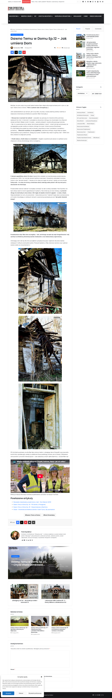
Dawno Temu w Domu (33, 515)
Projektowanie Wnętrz (82, 134)
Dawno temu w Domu (43, 29)
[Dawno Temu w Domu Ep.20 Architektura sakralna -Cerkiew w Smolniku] (61, 621)
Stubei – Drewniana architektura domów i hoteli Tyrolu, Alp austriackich (34, 509)
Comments (98, 29)
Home (13, 29)
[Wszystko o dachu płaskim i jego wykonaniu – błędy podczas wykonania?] (80, 64)
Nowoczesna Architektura (83, 126)
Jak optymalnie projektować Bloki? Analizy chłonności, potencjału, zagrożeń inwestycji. (92, 45)
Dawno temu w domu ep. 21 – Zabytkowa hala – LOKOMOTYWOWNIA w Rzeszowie (39, 630)
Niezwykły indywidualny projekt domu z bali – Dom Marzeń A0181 (32, 502)
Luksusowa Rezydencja (91, 120)
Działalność (77, 16)
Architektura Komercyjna (82, 115)
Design (92, 115)
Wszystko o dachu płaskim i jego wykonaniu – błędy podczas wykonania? (50, 1)
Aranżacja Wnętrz (81, 112)
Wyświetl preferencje (35, 693)
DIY (35, 16)
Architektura (13, 16)
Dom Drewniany (49, 515)
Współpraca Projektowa (62, 16)
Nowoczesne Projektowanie (83, 129)
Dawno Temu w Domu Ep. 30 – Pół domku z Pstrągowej (29, 504)
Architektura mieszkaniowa (30, 29)
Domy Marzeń (80, 120)
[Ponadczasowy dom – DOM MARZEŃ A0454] (80, 37)
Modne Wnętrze (90, 123)
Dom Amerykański (93, 118)
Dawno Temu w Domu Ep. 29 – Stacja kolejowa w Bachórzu (30, 507)
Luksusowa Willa (81, 123)
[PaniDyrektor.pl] (16, 8)
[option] (40, 562)
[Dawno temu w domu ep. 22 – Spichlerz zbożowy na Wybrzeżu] (20, 621)
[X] (26, 540)
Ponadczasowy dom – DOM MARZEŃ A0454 (93, 35)
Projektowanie (91, 132)
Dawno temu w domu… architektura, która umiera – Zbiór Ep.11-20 (28, 563)
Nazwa (13, 669)
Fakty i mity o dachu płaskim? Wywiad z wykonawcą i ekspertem (93, 55)
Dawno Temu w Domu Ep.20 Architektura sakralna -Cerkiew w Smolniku (60, 629)
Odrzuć (21, 693)
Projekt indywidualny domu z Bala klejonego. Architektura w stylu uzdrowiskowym (93, 73)
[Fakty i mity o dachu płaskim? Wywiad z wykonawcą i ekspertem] (80, 56)
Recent (78, 29)
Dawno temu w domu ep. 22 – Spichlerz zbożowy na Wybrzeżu (19, 629)
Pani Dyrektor (17, 47)
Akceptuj (8, 693)
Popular (87, 29)
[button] (41, 677)
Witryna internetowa (46, 676)
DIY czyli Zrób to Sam (82, 118)
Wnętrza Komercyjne (82, 140)
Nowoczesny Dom (81, 132)
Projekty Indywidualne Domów (84, 137)
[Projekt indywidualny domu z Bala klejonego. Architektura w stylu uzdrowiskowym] (80, 73)
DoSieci (51, 695)
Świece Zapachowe (96, 16)
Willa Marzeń (96, 137)
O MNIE (86, 16)
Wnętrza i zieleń (26, 16)
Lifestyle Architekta (45, 16)
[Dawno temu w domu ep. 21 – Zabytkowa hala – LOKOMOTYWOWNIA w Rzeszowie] (40, 621)
